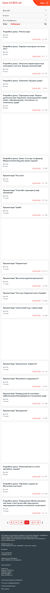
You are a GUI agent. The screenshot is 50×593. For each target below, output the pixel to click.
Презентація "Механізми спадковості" (21, 378)
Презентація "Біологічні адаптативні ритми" (23, 278)
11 (4, 198)
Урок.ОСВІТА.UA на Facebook (11, 560)
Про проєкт (5, 589)
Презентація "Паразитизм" (15, 263)
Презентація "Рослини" (13, 175)
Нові (5, 24)
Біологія (5, 35)
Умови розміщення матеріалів (11, 580)
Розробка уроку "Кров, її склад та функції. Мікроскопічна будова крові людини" (23, 159)
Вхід (42, 3)
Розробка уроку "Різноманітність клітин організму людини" (21, 467)
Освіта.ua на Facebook (9, 558)
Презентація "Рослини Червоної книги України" (25, 293)
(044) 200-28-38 (6, 553)
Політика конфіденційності (10, 583)
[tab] (25, 10)
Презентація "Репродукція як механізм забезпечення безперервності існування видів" (25, 394)
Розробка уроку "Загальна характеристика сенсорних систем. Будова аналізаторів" (23, 64)
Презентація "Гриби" (12, 207)
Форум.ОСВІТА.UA (7, 570)
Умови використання (8, 586)
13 (38, 522)
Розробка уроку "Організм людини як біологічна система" (20, 485)
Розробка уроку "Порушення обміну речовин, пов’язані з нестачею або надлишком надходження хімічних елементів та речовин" (24, 503)
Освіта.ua (4, 568)
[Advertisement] (25, 134)
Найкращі (15, 24)
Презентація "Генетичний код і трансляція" (23, 308)
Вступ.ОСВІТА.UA (6, 575)
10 (4, 181)
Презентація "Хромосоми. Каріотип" (20, 364)
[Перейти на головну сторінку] (12, 3)
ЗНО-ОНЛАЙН (6, 573)
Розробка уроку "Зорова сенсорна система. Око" (24, 47)
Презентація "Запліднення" (15, 410)
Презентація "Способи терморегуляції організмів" (21, 191)
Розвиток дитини (6, 572)
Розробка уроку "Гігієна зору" (17, 31)
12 (32, 522)
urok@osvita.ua (6, 554)
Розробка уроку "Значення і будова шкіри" (23, 80)
